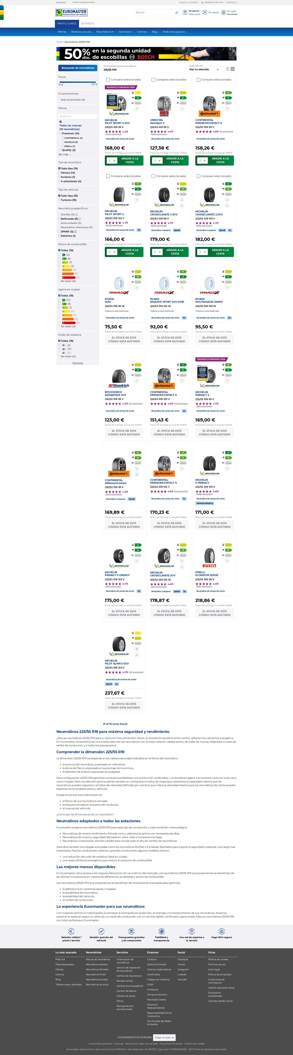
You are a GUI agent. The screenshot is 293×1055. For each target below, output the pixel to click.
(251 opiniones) (136, 672)
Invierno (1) (68, 177)
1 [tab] (141, 57)
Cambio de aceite (126, 996)
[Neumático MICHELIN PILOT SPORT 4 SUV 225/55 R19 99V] (119, 102)
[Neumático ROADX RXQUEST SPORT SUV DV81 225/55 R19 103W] (164, 280)
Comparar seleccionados (126, 79)
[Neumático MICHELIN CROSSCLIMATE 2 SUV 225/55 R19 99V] (164, 193)
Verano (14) (68, 172)
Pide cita (60, 959)
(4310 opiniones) (159, 134)
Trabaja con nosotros (158, 979)
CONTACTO (231, 2)
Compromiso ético (157, 994)
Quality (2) (69, 150)
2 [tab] (146, 57)
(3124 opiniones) (159, 587)
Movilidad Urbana (156, 999)
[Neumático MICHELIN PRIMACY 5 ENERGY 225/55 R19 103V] (119, 554)
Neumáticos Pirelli (96, 974)
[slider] (58, 82)
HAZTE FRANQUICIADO (83, 2)
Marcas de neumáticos (98, 959)
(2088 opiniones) (204, 494)
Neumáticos (103, 31)
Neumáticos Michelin (97, 969)
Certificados (153, 974)
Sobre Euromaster (157, 964)
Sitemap (118, 1043)
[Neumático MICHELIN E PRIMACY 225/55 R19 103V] (209, 461)
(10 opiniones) (226, 131)
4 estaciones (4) (71, 181)
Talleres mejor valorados (69, 984)
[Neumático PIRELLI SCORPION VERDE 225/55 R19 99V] (209, 554)
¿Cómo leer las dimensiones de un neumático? (85, 814)
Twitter (181, 964)
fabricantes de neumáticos (125, 873)
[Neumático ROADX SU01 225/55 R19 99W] (119, 280)
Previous (58, 53)
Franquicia (152, 989)
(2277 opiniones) (114, 494)
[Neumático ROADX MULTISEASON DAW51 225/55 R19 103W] (209, 280)
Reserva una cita (81, 31)
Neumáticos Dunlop (97, 979)
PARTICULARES (66, 23)
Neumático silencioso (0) (77, 227)
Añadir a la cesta (129, 160)
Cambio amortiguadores (130, 986)
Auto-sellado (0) (71, 223)
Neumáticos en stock (97, 984)
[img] (95, 116)
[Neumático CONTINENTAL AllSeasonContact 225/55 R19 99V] (119, 461)
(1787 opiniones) (204, 586)
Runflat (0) (68, 214)
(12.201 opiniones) (114, 225)
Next (234, 53)
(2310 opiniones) (204, 406)
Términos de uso (217, 964)
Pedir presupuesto (174, 31)
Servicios (124, 31)
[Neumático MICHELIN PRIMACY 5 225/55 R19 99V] (209, 373)
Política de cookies (218, 959)
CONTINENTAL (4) (73, 138)
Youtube (182, 979)
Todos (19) (67, 250)
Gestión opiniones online (221, 987)
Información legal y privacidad (141, 1043)
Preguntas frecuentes (171, 1043)
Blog (154, 31)
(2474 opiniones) (159, 226)
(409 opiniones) (113, 586)
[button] (76, 214)
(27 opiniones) (135, 403)
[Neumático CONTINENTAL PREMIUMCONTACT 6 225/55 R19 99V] (209, 101)
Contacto (152, 959)
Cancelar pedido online (220, 1001)
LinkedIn (182, 974)
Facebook (183, 959)
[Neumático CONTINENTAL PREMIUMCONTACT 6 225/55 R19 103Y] (164, 461)
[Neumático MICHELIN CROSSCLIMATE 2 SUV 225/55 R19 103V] (209, 193)
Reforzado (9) (69, 218)
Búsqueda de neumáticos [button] (77, 67)
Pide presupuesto (65, 964)
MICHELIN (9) (71, 142)
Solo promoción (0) (73, 99)
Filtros (120, 1001)
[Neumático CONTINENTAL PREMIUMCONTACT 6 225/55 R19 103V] (164, 373)
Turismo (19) (68, 200)
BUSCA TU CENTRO (189, 2)
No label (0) (68, 281)
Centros (142, 31)
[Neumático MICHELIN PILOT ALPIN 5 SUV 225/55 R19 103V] (119, 642)
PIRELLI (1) (69, 146)
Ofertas (61, 31)
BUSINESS (61, 2)
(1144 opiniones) (113, 134)
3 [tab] (151, 57)
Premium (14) (70, 133)
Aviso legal (214, 969)
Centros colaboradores (159, 969)
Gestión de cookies (194, 1043)
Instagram (183, 969)
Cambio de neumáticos (129, 976)
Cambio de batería (126, 991)
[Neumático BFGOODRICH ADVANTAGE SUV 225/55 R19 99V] (119, 373)
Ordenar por (196, 65)
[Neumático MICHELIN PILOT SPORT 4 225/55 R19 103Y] (119, 193)
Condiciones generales (100, 1043)
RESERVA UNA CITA (213, 2)
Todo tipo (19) (69, 168)
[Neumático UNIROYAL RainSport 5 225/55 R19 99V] (164, 101)
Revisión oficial (125, 981)
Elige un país (163, 1037)
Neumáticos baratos (97, 964)
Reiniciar (78, 363)
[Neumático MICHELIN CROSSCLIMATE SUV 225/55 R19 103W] (164, 554)
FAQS (150, 984)
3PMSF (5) (67, 231)
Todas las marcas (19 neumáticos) (71, 127)
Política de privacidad (219, 974)
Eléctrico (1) (68, 235)
